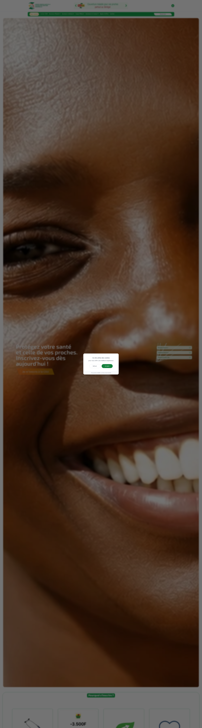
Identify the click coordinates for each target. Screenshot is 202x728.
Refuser (95, 366)
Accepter (107, 366)
